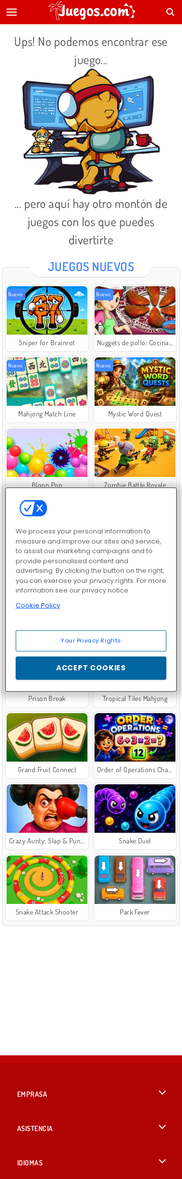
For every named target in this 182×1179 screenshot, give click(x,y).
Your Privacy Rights (91, 640)
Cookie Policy (38, 605)
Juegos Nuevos (91, 266)
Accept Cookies (91, 668)
